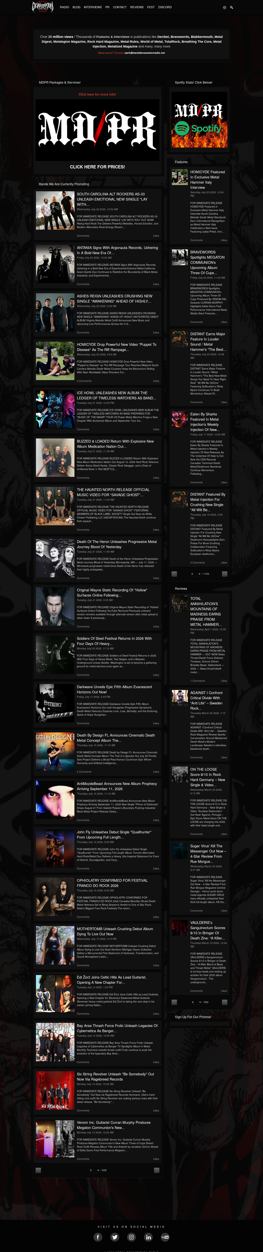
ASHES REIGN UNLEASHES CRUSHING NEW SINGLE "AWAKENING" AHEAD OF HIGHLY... (114, 298)
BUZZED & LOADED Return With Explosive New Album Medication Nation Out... (115, 443)
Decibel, (164, 37)
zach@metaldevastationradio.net (145, 52)
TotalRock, (173, 41)
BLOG (76, 7)
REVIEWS (137, 7)
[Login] (224, 7)
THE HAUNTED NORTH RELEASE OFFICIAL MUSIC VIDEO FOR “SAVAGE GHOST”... (113, 492)
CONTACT (120, 7)
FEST (151, 7)
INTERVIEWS (93, 7)
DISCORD (165, 7)
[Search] (231, 7)
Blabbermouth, (203, 37)
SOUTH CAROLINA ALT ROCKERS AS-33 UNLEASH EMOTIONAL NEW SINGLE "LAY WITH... (112, 199)
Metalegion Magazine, (70, 41)
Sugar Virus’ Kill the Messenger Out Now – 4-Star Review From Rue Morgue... (208, 853)
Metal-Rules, (130, 41)
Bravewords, (181, 37)
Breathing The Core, (197, 41)
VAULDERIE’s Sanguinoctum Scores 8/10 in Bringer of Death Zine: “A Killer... (207, 930)
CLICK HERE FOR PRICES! (97, 167)
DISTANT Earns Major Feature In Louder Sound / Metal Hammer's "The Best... (208, 341)
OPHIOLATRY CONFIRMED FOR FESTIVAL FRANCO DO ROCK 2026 (112, 883)
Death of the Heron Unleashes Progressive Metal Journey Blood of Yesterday (117, 544)
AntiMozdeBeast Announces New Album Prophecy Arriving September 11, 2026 (117, 786)
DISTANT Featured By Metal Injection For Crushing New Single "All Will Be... (207, 502)
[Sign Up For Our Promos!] (170, 1016)
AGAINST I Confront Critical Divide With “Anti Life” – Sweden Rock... (206, 700)
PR (107, 7)
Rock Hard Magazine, (104, 41)
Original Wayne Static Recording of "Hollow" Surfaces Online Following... (112, 592)
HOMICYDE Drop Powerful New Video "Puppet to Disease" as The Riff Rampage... (116, 347)
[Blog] (34, 183)
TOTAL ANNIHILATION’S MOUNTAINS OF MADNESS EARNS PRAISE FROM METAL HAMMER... (206, 611)
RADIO (64, 7)
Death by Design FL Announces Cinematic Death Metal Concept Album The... (116, 737)
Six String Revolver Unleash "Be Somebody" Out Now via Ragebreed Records (115, 1076)
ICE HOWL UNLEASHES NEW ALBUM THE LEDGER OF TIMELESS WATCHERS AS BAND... (116, 395)
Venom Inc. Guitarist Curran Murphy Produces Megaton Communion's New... (114, 1125)
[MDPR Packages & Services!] (34, 82)
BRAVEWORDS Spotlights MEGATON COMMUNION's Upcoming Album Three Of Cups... (207, 262)
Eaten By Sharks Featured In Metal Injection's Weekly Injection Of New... (205, 421)
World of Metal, (152, 41)
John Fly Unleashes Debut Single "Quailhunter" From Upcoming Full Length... (114, 834)
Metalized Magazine (123, 46)
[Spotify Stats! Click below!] (170, 82)
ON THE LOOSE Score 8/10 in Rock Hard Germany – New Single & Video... (207, 777)
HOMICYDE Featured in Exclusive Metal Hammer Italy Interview (207, 179)
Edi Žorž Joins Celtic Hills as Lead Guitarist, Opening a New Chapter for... (112, 979)
